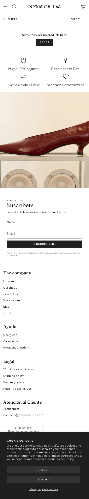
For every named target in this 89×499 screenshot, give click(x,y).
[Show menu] (5, 6)
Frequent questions (16, 347)
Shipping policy (13, 375)
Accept (43, 469)
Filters (12, 19)
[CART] (83, 6)
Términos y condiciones (19, 369)
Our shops (10, 287)
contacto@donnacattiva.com (23, 415)
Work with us (11, 300)
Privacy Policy (64, 459)
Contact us (10, 294)
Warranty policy (13, 382)
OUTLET (8, 313)
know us (8, 281)
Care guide (10, 341)
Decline (43, 479)
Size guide (10, 335)
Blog (6, 306)
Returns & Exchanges (17, 388)
